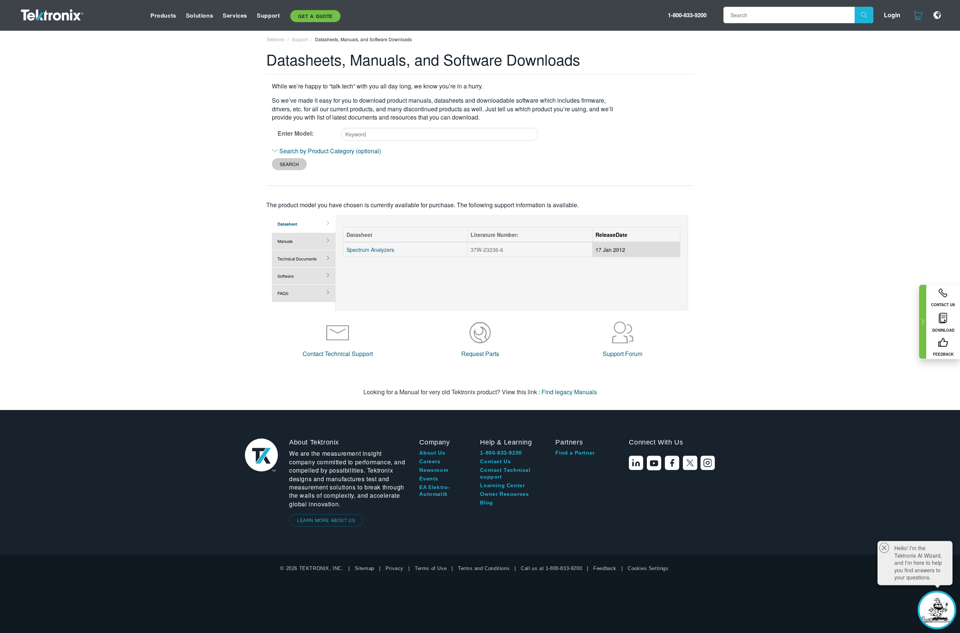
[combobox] (439, 134)
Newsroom (433, 470)
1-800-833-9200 (687, 15)
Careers (429, 461)
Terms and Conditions (484, 568)
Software (286, 276)
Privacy (395, 568)
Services (235, 15)
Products (163, 15)
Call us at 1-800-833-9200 (551, 568)
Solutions (199, 15)
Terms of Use (431, 568)
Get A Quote (315, 16)
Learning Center (502, 485)
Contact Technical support (505, 473)
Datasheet (287, 224)
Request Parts (480, 353)
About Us (432, 453)
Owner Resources (504, 494)
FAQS (283, 293)
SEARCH (289, 164)
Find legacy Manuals (569, 392)
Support (268, 15)
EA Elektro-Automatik (434, 490)
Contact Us (495, 461)
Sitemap (364, 568)
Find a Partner (574, 453)
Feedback (604, 568)
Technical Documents (297, 259)
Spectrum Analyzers (370, 249)
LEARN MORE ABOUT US (326, 520)
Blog (486, 503)
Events (428, 479)
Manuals (285, 241)
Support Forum (622, 353)
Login (892, 14)
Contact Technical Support (338, 353)
